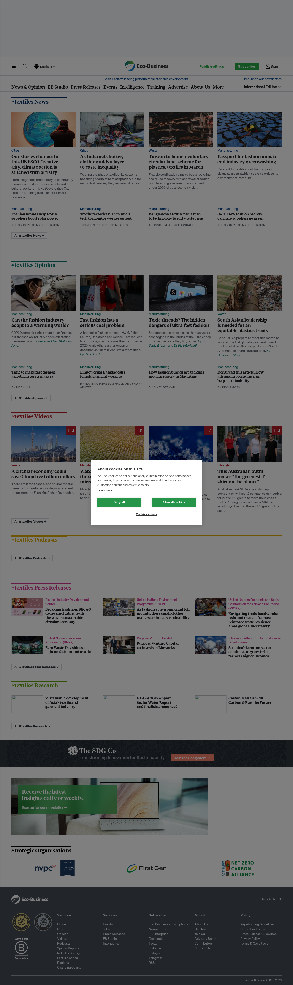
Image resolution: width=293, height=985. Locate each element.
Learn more (104, 490)
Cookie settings (146, 514)
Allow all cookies (174, 502)
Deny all (119, 502)
